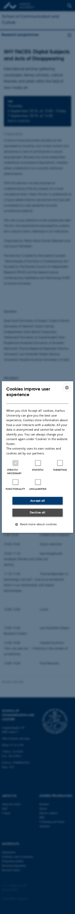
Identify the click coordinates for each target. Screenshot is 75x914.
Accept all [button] (37, 500)
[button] (37, 524)
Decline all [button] (37, 512)
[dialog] (37, 457)
